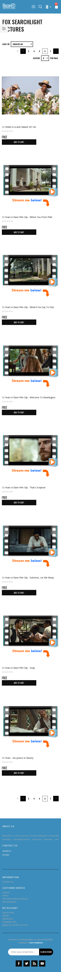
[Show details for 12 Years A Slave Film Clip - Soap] (30, 636)
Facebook (19, 963)
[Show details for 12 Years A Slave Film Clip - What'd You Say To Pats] (30, 275)
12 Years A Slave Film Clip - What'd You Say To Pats (28, 307)
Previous (23, 51)
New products (9, 901)
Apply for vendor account (15, 924)
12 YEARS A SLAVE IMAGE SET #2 (19, 126)
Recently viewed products (15, 898)
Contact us (7, 881)
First (17, 51)
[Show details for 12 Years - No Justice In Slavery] (30, 726)
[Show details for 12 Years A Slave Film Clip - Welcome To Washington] (30, 365)
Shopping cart (9, 921)
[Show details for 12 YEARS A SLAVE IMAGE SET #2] (30, 95)
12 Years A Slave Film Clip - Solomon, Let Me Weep (28, 577)
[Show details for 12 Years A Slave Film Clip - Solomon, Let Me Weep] (30, 546)
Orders (5, 915)
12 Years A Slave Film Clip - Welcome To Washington (28, 397)
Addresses (7, 918)
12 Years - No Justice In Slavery (17, 757)
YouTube (42, 963)
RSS (34, 963)
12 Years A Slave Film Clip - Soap (18, 667)
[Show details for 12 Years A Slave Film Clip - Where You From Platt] (30, 185)
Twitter (26, 963)
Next (56, 51)
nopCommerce (36, 943)
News (5, 895)
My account (8, 912)
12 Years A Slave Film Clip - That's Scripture (24, 487)
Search (5, 892)
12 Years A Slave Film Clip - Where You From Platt (27, 217)
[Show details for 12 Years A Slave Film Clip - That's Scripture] (30, 456)
